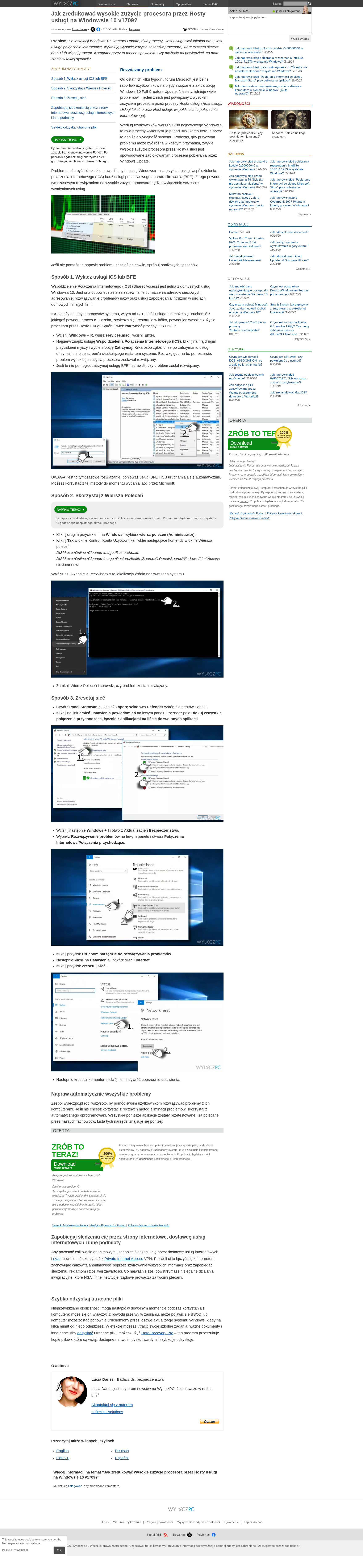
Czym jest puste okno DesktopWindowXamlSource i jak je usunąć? (289, 290)
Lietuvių (62, 1458)
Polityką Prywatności (15, 1549)
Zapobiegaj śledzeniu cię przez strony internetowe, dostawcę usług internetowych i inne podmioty (83, 112)
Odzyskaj (303, 405)
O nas (105, 1522)
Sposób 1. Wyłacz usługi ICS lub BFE (79, 78)
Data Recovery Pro (157, 1333)
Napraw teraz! (66, 139)
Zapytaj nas (239, 11)
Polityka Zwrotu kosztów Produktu (148, 1225)
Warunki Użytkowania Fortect (70, 1225)
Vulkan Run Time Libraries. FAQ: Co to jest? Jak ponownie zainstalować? (247, 242)
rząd (56, 1259)
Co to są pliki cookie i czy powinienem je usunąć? (246, 134)
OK (59, 1550)
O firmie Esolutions (107, 1412)
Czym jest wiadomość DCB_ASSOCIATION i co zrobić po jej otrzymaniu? (245, 360)
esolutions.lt (292, 1545)
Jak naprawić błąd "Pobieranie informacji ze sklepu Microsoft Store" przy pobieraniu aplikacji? (268, 78)
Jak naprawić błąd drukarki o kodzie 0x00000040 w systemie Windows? (248, 165)
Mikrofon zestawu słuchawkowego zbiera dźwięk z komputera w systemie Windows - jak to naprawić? (268, 89)
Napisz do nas (252, 1522)
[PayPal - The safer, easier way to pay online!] (209, 1421)
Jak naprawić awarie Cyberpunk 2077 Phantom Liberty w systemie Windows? (289, 201)
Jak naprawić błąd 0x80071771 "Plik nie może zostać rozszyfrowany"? (288, 378)
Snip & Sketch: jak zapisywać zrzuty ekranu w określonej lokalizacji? (289, 308)
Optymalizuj (183, 4)
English (62, 1451)
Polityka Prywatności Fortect (108, 1225)
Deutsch (122, 1451)
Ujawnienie (231, 1522)
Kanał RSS (154, 1534)
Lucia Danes (79, 29)
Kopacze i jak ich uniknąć (288, 133)
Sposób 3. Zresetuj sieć (68, 98)
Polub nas (203, 1534)
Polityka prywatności (159, 1522)
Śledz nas (179, 1534)
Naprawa (133, 4)
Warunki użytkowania (127, 1522)
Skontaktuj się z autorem (112, 1405)
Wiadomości (107, 4)
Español (122, 1458)
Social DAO (210, 4)
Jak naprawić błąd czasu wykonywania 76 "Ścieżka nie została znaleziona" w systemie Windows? (271, 69)
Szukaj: (277, 3)
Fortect (171, 1154)
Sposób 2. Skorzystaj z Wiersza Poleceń (81, 88)
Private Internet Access (123, 1259)
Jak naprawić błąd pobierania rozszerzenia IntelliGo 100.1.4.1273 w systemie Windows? (269, 59)
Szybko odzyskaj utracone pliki (74, 127)
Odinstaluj (157, 4)
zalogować (75, 1486)
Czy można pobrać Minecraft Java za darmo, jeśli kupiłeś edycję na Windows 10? (248, 308)
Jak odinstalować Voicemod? (289, 232)
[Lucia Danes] (92, 29)
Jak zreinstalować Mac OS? (288, 392)
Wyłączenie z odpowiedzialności (198, 1522)
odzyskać (85, 1333)
